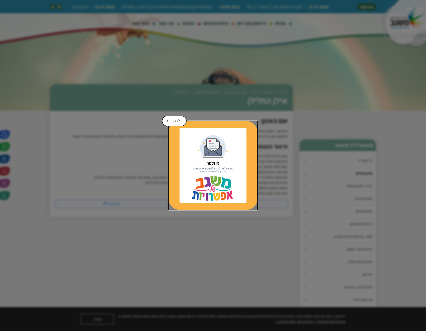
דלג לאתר (173, 119)
